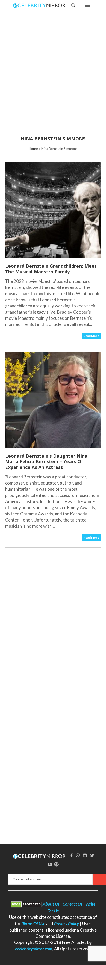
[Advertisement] (53, 77)
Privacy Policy (66, 923)
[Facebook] (71, 855)
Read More (91, 336)
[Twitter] (92, 855)
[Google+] (78, 855)
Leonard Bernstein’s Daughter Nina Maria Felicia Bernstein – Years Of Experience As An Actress (46, 461)
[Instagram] (85, 855)
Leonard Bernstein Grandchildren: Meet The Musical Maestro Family (51, 269)
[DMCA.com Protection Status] (26, 904)
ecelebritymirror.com (33, 948)
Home (33, 149)
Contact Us (72, 904)
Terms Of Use (33, 923)
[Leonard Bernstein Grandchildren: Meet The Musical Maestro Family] (53, 210)
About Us (51, 904)
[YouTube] (50, 864)
